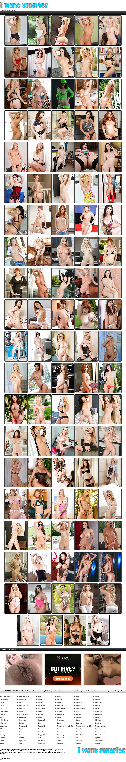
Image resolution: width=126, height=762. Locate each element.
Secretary (60, 735)
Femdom (60, 711)
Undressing (42, 744)
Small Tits (60, 738)
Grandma (22, 717)
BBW (40, 699)
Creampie (3, 708)
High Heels (4, 720)
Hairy (59, 717)
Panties (60, 729)
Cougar (97, 705)
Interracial (60, 720)
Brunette (79, 702)
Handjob (79, 717)
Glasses (79, 714)
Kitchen (3, 723)
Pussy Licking (100, 732)
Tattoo (59, 741)
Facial (40, 711)
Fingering (98, 711)
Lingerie (98, 723)
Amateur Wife (24, 696)
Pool (20, 732)
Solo (77, 738)
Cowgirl (78, 705)
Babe (97, 696)
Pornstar (41, 732)
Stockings (41, 741)
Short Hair (79, 735)
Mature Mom (42, 726)
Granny (40, 717)
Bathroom (22, 699)
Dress (97, 708)
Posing (59, 732)
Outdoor (41, 729)
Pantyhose (80, 729)
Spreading (22, 741)
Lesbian (79, 723)
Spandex (98, 738)
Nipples (21, 729)
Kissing (98, 720)
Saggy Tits (42, 735)
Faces (21, 711)
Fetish (78, 711)
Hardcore (98, 717)
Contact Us (6, 759)
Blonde (40, 702)
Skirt (39, 738)
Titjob (2, 744)
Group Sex (99, 714)
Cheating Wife (24, 705)
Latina (21, 723)
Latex (40, 723)
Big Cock (79, 699)
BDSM (59, 699)
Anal (39, 696)
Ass (77, 696)
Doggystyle (61, 708)
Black (21, 702)
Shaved (98, 735)
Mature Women (100, 726)
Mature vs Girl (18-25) (83, 726)
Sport (2, 741)
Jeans (78, 720)
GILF (1, 717)
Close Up (41, 705)
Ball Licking (4, 699)
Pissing (2, 732)
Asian (59, 696)
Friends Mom (23, 714)
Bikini (2, 702)
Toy (20, 744)
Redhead (22, 735)
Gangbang (41, 714)
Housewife (42, 720)
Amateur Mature (6, 696)
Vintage (98, 744)
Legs (59, 723)
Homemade (23, 720)
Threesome (99, 741)
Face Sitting (4, 711)
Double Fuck (80, 708)
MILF (1, 729)
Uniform (60, 744)
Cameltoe (98, 702)
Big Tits (98, 699)
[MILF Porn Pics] (24, 8)
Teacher (79, 741)
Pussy (78, 732)
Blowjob (60, 702)
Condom (60, 705)
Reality (2, 735)
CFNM (2, 705)
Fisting (2, 714)
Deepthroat (42, 708)
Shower (21, 738)
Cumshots (22, 708)
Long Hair (3, 726)
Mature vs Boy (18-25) (65, 726)
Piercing (98, 729)
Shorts (2, 738)
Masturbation (23, 726)
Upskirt (78, 744)
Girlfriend (60, 714)
